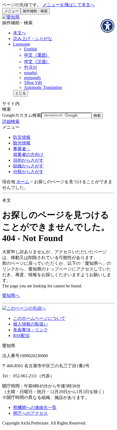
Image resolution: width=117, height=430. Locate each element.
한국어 (30, 67)
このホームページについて (39, 318)
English (30, 49)
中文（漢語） (37, 55)
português (32, 77)
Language (21, 44)
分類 (28, 171)
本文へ (19, 33)
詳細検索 (11, 121)
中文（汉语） (37, 61)
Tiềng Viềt (33, 82)
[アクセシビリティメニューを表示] (107, 26)
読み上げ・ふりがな (32, 38)
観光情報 (21, 143)
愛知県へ (11, 295)
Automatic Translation (43, 87)
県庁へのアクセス (30, 413)
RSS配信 (21, 335)
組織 (28, 166)
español (30, 72)
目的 (28, 160)
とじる (20, 93)
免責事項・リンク (30, 329)
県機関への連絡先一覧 (35, 407)
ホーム (22, 181)
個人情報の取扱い (30, 324)
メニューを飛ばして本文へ (68, 4)
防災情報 (21, 137)
